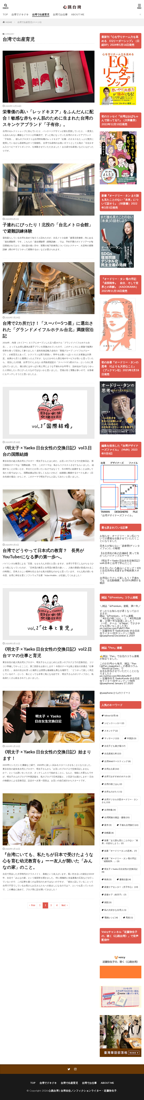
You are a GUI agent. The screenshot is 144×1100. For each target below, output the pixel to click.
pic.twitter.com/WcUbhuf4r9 (115, 675)
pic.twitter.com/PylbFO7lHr (115, 628)
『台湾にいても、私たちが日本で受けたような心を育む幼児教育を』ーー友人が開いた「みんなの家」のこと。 (48, 861)
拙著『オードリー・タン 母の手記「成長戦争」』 (119, 860)
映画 (108, 879)
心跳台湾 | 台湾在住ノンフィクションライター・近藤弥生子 (82, 1090)
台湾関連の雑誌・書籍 (117, 817)
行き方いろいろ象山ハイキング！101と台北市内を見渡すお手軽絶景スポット (120, 570)
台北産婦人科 (112, 753)
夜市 (108, 825)
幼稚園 (109, 832)
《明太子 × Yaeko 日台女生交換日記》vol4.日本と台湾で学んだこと (120, 561)
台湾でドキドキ (20, 14)
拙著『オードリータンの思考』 (120, 850)
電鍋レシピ (111, 917)
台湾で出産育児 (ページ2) (29, 22)
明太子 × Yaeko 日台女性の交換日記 (120, 870)
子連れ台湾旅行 (128, 825)
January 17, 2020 (124, 683)
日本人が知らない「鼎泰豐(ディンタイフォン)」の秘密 (120, 547)
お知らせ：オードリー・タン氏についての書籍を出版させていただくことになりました (119, 538)
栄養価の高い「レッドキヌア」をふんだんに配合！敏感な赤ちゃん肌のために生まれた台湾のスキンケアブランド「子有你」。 (48, 118)
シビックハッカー (114, 723)
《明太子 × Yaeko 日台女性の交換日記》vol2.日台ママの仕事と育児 (47, 652)
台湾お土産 (111, 769)
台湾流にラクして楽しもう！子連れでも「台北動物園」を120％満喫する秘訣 (120, 580)
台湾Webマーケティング (117, 761)
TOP (5, 14)
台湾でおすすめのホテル (117, 776)
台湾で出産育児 (40, 14)
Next (64, 905)
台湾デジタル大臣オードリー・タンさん (120, 801)
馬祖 (129, 917)
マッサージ (111, 738)
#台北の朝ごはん (112, 618)
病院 (108, 902)
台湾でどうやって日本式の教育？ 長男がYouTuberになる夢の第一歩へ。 (43, 553)
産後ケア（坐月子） (115, 894)
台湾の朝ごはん (113, 784)
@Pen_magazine (110, 665)
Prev (33, 905)
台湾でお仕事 (60, 14)
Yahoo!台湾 (111, 715)
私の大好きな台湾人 (115, 910)
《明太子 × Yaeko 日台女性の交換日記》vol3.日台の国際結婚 (47, 451)
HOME (9, 22)
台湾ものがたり (113, 791)
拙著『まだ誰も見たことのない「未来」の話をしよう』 (120, 842)
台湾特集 (110, 809)
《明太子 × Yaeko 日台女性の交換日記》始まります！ (47, 755)
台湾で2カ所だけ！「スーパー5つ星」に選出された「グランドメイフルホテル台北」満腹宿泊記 (48, 329)
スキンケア (111, 730)
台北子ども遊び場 (114, 746)
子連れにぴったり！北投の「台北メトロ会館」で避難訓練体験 (48, 227)
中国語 (131, 738)
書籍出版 (125, 879)
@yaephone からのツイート (115, 692)
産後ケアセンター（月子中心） (121, 887)
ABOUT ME (77, 14)
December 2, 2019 (125, 635)
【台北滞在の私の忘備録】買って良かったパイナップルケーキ (119, 554)
